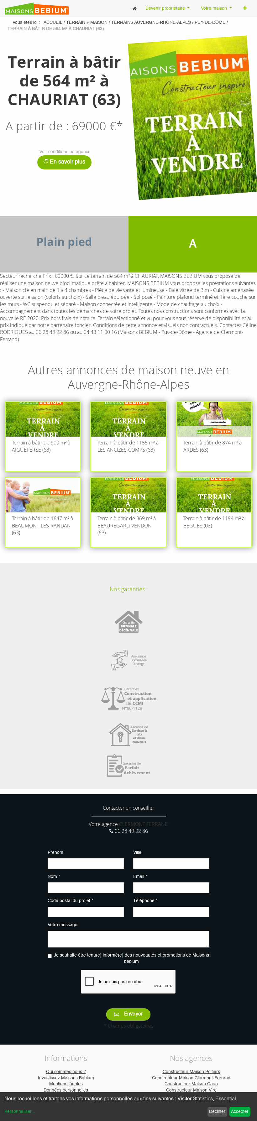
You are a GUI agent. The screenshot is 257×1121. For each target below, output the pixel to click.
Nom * (54, 876)
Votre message (62, 925)
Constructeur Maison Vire (191, 1090)
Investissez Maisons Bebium (66, 1078)
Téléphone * (145, 901)
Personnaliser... (19, 1111)
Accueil (53, 22)
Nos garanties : (129, 589)
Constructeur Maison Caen (191, 1084)
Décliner (217, 1111)
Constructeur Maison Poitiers (191, 1072)
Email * (140, 876)
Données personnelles (66, 1090)
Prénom (55, 852)
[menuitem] (135, 8)
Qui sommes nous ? (66, 1072)
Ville (137, 852)
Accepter (240, 1111)
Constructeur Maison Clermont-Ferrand (191, 1078)
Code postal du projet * (70, 901)
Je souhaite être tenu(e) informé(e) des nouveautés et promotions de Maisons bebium (131, 958)
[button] (245, 9)
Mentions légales (66, 1084)
